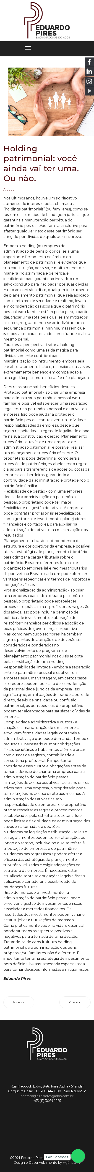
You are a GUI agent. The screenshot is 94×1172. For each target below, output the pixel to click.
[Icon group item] (25, 1130)
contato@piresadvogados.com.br (47, 1096)
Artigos (8, 189)
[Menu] (28, 48)
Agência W (72, 1163)
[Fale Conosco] (78, 1156)
